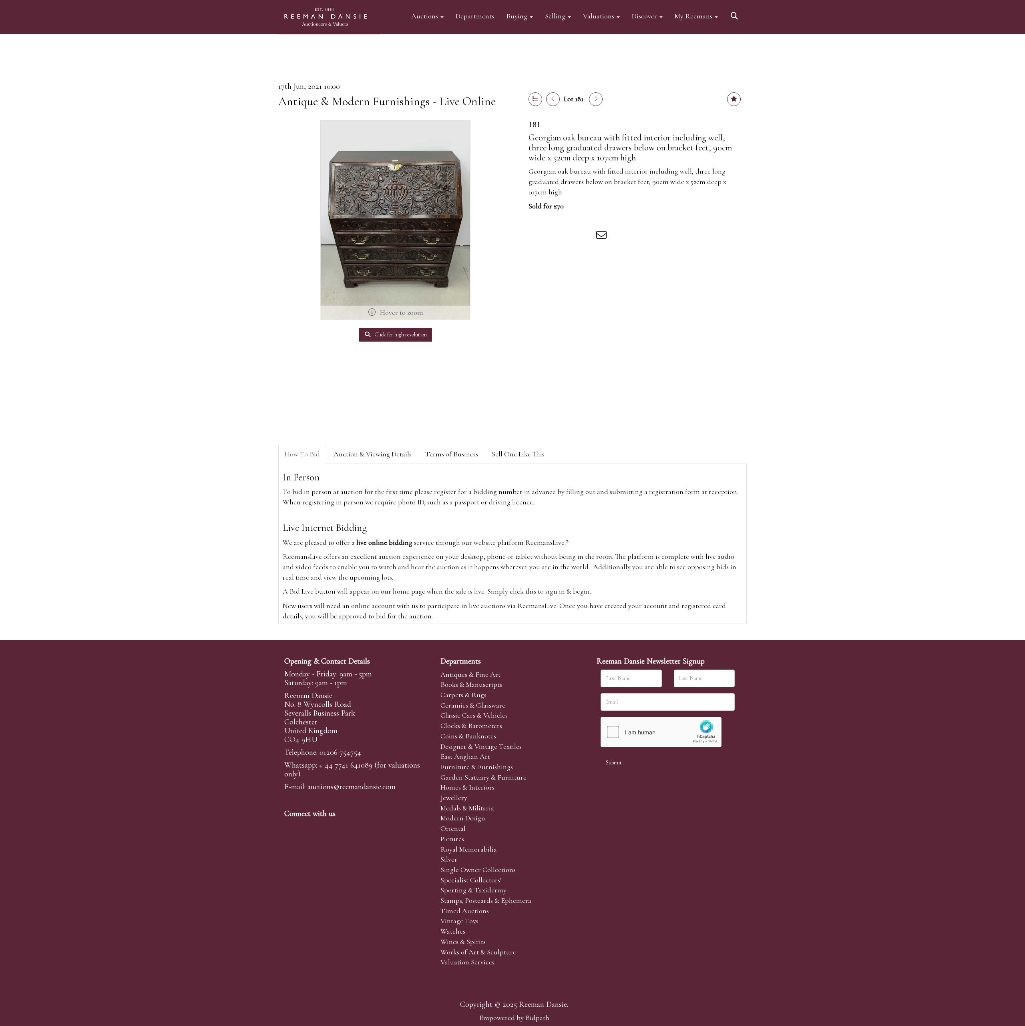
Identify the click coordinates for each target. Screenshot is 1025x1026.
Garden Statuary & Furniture (483, 777)
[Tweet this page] (553, 236)
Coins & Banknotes (468, 736)
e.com (352, 787)
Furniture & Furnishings (476, 766)
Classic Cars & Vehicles (474, 715)
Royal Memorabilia (468, 849)
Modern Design (462, 818)
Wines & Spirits (463, 941)
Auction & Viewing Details (373, 454)
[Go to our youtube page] (342, 827)
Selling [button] (556, 16)
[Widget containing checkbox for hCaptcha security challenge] (661, 732)
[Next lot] (596, 99)
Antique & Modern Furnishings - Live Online (387, 101)
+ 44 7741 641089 (345, 765)
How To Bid (302, 454)
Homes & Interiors (467, 787)
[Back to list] (535, 99)
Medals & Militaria (467, 808)
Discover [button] (645, 16)
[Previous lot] (553, 99)
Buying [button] (517, 16)
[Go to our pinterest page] (325, 827)
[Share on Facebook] (536, 236)
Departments (475, 16)
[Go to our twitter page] (308, 827)
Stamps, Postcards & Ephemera (485, 900)
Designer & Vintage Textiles (481, 746)
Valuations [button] (599, 16)
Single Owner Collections (478, 869)
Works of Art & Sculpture (478, 952)
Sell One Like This (518, 454)
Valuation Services (467, 962)
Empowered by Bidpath (514, 1017)
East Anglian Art (465, 756)
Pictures (452, 838)
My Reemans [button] (694, 16)
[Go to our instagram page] (586, 236)
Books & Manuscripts (471, 684)
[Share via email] (602, 236)
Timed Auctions (464, 910)
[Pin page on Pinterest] (569, 236)
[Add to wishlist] (734, 99)
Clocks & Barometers (471, 725)
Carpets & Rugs (463, 694)
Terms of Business (451, 454)
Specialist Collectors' (470, 880)
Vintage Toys (459, 920)
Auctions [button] (425, 16)
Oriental (453, 828)
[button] (735, 13)
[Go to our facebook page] (291, 827)
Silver (448, 859)
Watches (452, 931)
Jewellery (453, 797)
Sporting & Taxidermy (473, 890)
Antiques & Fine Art (470, 674)
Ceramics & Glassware (472, 705)
